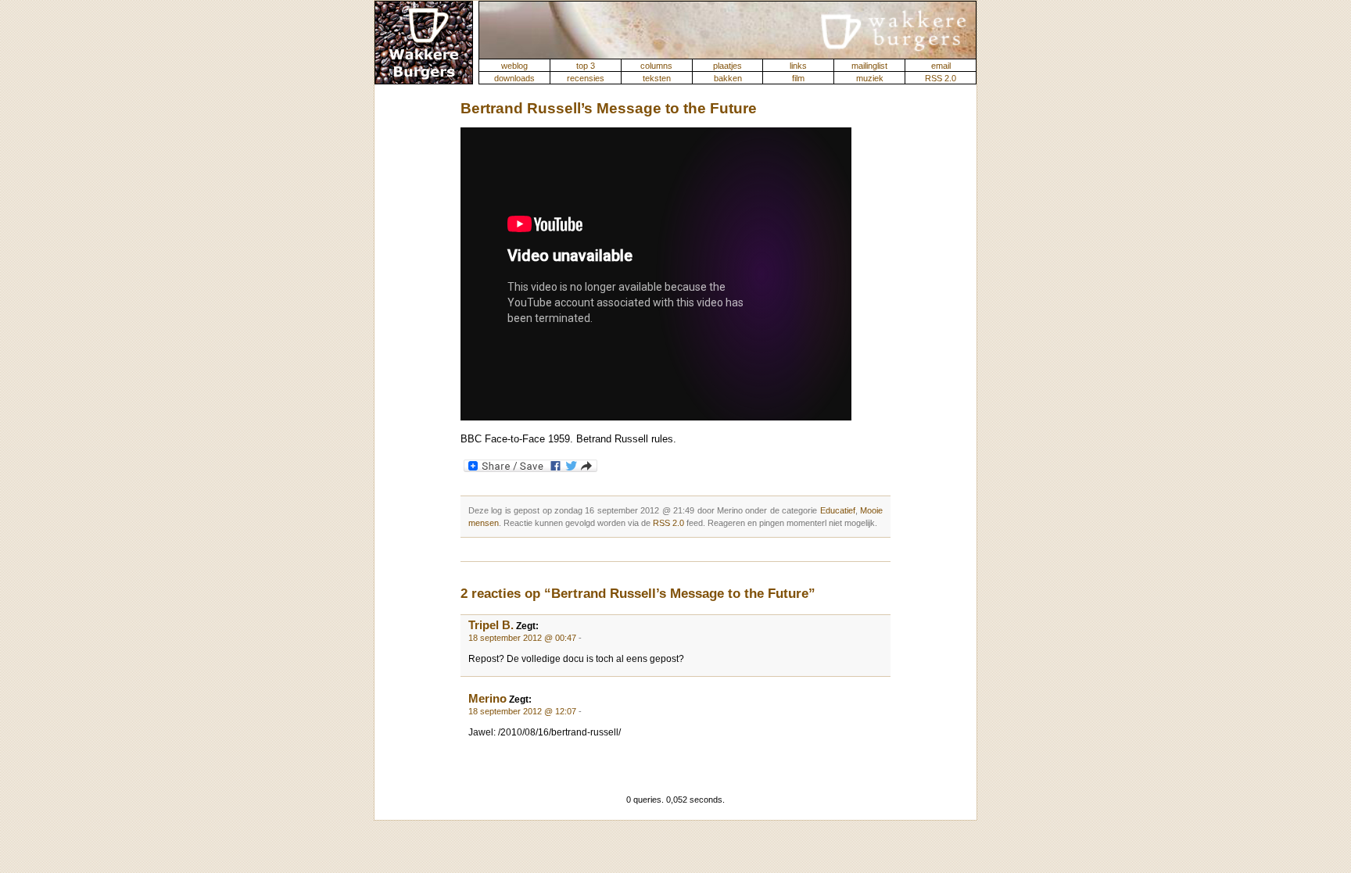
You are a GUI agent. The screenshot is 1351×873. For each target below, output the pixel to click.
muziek (869, 78)
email (941, 65)
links (798, 65)
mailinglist (869, 65)
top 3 (585, 65)
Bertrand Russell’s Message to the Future (608, 108)
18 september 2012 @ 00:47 (522, 637)
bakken (728, 78)
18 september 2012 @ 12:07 (522, 711)
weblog (514, 65)
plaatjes (727, 65)
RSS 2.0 (940, 78)
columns (656, 65)
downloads (514, 78)
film (798, 78)
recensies (585, 78)
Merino (487, 698)
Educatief (837, 510)
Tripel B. (491, 625)
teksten (657, 78)
